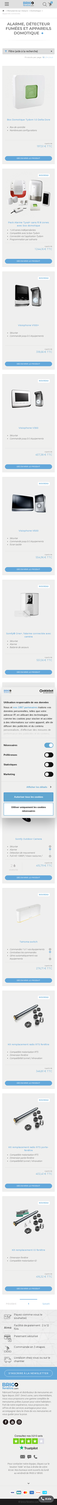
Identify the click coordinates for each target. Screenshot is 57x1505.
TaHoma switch (28, 941)
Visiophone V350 (28, 428)
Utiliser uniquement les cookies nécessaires (28, 809)
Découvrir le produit (28, 158)
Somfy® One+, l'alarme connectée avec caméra (28, 635)
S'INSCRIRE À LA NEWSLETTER (28, 1373)
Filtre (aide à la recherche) (23, 51)
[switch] (48, 754)
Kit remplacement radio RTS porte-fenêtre (28, 1149)
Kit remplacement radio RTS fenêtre (28, 1044)
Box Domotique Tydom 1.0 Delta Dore (28, 119)
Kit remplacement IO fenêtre (28, 1250)
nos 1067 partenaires (25, 707)
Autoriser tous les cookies (28, 797)
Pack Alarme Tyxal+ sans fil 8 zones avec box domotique (28, 224)
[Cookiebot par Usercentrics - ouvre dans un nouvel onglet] (40, 691)
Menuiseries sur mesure (17, 11)
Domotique (35, 11)
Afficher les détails (36, 787)
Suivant (46, 1304)
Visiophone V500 (28, 530)
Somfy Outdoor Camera (28, 839)
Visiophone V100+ (28, 325)
